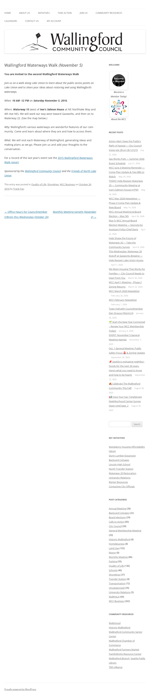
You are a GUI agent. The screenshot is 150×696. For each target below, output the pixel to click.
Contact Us (32, 21)
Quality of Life (38, 184)
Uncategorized (117, 587)
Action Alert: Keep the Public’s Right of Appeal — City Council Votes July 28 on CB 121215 (125, 146)
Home (7, 13)
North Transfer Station (121, 468)
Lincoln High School (119, 464)
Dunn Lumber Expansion (122, 455)
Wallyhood (115, 623)
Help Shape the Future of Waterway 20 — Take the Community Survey (122, 243)
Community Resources (109, 13)
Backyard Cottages (119, 460)
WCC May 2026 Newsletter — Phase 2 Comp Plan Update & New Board (124, 203)
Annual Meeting (117, 508)
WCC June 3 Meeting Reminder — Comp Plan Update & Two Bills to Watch (127, 172)
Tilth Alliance (115, 667)
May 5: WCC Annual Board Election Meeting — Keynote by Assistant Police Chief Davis (126, 225)
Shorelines (53, 184)
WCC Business (67, 184)
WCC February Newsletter (123, 300)
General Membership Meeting (125, 530)
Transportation (117, 583)
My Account (54, 21)
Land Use (114, 548)
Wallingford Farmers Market (124, 649)
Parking (113, 561)
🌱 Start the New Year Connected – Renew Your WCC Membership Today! (127, 326)
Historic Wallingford (119, 539)
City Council (115, 526)
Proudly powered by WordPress (20, 689)
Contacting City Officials (122, 486)
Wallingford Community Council (43, 171)
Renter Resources (118, 482)
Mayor (112, 552)
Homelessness (117, 543)
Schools (113, 570)
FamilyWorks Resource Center (125, 654)
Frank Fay (18, 188)
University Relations (119, 477)
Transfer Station (117, 579)
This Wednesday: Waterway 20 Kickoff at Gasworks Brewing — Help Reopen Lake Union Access (126, 256)
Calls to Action (116, 521)
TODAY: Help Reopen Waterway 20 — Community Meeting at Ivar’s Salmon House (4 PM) (126, 185)
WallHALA (114, 596)
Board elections (117, 517)
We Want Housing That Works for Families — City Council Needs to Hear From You (127, 273)
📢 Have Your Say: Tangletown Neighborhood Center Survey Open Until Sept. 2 (125, 401)
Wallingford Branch (119, 658)
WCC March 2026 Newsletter (124, 291)
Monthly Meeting (118, 557)
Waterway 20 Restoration (122, 473)
